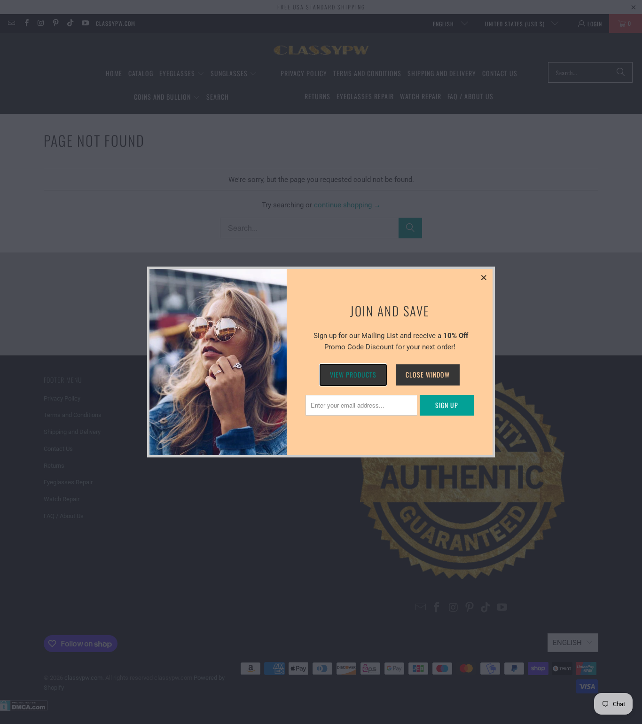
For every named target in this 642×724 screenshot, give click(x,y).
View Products (353, 374)
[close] (484, 277)
